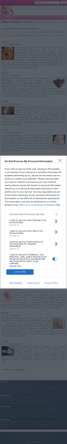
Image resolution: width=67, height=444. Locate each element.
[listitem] (33, 214)
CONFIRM (20, 272)
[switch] (55, 221)
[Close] (61, 162)
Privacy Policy (51, 283)
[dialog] (33, 222)
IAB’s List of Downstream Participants (37, 205)
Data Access (33, 283)
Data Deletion (16, 283)
